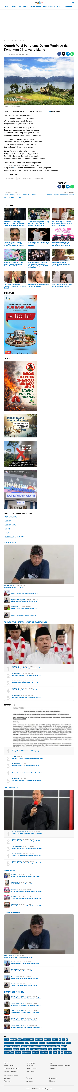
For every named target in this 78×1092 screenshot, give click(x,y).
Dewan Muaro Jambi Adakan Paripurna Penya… (27, 891)
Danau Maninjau (10, 179)
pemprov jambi (26, 1052)
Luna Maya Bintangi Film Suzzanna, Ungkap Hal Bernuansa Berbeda (15, 286)
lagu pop (22, 1049)
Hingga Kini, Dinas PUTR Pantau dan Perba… (26, 876)
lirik (28, 1049)
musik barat (56, 1049)
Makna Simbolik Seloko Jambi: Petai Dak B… (26, 963)
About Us (7, 1063)
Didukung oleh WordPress (33, 1089)
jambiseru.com (50, 1043)
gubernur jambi (20, 1043)
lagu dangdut (8, 1049)
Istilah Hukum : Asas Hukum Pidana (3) (24, 608)
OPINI (7, 528)
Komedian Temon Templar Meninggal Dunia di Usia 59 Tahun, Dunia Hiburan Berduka (14, 243)
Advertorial (9, 870)
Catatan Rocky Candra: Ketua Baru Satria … (25, 1020)
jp (56, 1043)
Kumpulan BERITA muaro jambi (30, 1046)
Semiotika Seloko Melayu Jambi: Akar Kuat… (26, 971)
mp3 (45, 1049)
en (60, 1039)
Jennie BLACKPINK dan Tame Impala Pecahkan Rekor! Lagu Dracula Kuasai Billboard (13, 264)
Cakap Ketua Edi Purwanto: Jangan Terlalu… (27, 841)
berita (19, 1039)
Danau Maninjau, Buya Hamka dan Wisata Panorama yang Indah (20, 194)
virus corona (68, 1052)
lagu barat (64, 1046)
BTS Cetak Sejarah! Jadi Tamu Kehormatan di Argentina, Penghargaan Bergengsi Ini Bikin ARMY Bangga (38, 264)
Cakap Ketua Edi (17, 771)
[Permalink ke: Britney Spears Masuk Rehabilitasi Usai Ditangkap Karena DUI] (63, 255)
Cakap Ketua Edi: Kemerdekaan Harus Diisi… (27, 855)
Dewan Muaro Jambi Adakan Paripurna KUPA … (27, 906)
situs (55, 1052)
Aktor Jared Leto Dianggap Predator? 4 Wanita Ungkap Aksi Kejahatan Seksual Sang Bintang (14, 223)
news (12, 1052)
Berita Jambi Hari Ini (28, 1039)
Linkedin (8, 1081)
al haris (6, 1039)
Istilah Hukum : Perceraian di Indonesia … (24, 601)
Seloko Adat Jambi (12, 912)
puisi (19, 179)
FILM (7, 532)
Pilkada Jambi (44, 1052)
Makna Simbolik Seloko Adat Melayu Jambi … (19, 957)
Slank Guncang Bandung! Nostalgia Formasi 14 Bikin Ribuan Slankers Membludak (61, 243)
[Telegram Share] (68, 54)
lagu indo (15, 1049)
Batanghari (13, 1039)
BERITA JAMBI (10, 524)
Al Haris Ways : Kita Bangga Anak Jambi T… (27, 668)
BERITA (8, 520)
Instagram (54, 1078)
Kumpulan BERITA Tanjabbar (47, 1046)
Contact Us (31, 1063)
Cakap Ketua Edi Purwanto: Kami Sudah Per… (27, 773)
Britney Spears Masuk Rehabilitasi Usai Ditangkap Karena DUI (61, 264)
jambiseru (41, 1043)
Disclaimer (31, 1071)
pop (51, 1052)
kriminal (68, 1043)
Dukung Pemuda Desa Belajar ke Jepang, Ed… (27, 758)
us (62, 1052)
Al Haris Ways (16, 666)
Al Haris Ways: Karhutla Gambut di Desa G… (27, 690)
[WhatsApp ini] (72, 54)
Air (5, 132)
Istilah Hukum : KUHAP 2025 (13, 587)
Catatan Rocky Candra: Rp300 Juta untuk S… (26, 1005)
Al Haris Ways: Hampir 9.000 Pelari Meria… (26, 697)
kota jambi (61, 1043)
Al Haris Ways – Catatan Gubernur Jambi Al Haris (25, 622)
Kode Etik (30, 1066)
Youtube (31, 1081)
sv (58, 1052)
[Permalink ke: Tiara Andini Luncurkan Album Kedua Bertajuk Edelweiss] (63, 277)
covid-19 (55, 1039)
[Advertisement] (39, 23)
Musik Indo (64, 1049)
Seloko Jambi (8, 955)
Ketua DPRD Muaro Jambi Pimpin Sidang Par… (26, 898)
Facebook (9, 1078)
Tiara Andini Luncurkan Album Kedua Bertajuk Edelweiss (62, 285)
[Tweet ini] (63, 54)
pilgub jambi (35, 1052)
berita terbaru (38, 1039)
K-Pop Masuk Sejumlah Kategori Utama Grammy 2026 (38, 285)
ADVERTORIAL (11, 516)
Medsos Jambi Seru (10, 1071)
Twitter (30, 1078)
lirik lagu (33, 1049)
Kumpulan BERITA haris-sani (12, 1046)
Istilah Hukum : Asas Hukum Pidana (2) (24, 616)
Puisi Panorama (27, 179)
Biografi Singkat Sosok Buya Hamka (60, 193)
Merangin (39, 1049)
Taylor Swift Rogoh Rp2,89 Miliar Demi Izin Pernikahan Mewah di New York (38, 243)
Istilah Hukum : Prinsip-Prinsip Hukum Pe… (25, 594)
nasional (7, 1052)
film (63, 1039)
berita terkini (47, 1039)
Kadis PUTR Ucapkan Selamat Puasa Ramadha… (27, 884)
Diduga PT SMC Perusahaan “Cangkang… (26, 751)
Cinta (49, 111)
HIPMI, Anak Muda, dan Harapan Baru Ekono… (26, 1027)
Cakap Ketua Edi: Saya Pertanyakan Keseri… (27, 863)
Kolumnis (22, 599)
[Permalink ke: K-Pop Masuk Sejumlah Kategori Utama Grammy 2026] (39, 277)
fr (66, 1039)
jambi (27, 1043)
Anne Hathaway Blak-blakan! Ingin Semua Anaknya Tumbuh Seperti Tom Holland (62, 223)
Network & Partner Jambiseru (60, 1066)
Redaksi (52, 1069)
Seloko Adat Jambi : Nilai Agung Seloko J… (25, 985)
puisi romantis (39, 179)
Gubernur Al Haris (9, 1043)
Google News (9, 1066)
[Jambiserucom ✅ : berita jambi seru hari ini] (39, 2)
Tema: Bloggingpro (47, 1089)
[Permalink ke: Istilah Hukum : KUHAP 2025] (39, 564)
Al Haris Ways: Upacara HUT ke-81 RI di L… (26, 682)
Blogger (53, 1081)
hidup (15, 167)
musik (49, 1049)
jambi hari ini (34, 1043)
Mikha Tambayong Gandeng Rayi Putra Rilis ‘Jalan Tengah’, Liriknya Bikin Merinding (38, 223)
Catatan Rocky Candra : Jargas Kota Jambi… (26, 1012)
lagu (58, 1046)
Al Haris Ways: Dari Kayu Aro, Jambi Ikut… (26, 675)
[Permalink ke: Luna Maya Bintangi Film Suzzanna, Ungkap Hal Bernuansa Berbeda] (15, 277)
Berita (14, 749)
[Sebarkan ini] (59, 54)
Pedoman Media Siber (11, 1069)
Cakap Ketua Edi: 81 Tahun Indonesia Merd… (27, 848)
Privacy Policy (32, 1069)
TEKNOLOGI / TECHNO (14, 536)
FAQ (51, 1063)
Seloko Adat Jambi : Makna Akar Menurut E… (26, 978)
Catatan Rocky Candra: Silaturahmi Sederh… (26, 998)
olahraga (18, 1052)
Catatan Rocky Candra (14, 992)
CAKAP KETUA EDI (11, 788)
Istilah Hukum (10, 542)
